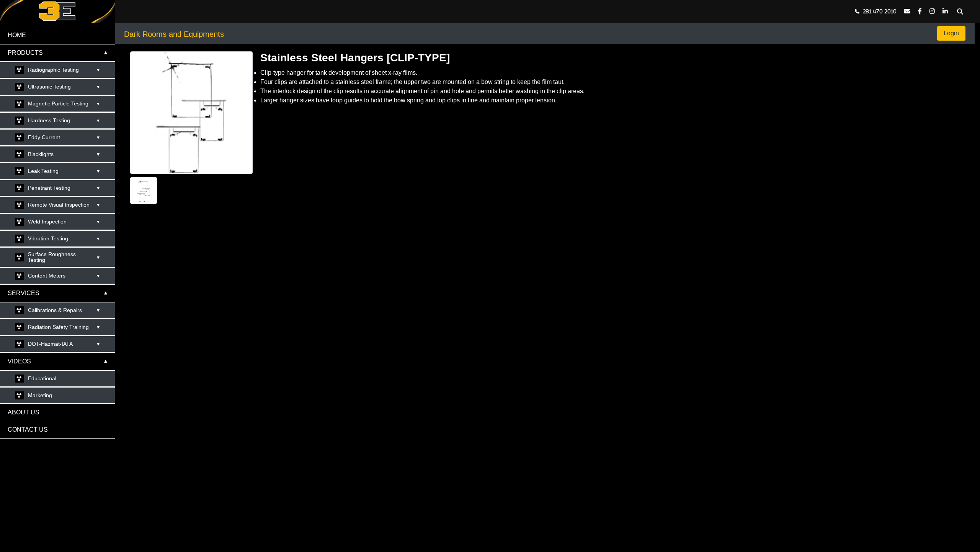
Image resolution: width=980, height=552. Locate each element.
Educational (42, 378)
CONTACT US (28, 429)
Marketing (40, 395)
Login (951, 33)
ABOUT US (23, 412)
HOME (17, 35)
